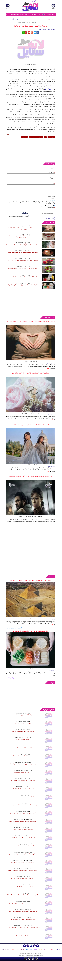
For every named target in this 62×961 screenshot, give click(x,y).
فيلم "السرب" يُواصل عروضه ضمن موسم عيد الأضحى (23, 796)
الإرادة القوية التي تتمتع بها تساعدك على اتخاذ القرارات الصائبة (22, 764)
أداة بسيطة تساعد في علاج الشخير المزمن (22, 935)
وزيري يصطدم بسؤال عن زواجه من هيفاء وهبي (23, 829)
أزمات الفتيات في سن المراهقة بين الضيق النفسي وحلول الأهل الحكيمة (29, 14)
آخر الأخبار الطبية (11, 678)
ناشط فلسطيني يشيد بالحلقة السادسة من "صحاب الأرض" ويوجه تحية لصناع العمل (30, 476)
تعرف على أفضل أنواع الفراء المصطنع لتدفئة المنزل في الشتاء (22, 821)
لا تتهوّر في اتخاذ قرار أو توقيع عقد (23, 739)
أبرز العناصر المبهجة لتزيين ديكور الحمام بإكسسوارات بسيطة (22, 886)
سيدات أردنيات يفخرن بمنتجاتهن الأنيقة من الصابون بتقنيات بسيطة (22, 870)
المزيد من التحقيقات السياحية (14, 628)
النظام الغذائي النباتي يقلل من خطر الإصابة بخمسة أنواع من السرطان (23, 284)
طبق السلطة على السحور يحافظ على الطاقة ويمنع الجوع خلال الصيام (23, 268)
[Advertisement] (30, 150)
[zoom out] (17, 19)
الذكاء (37, 79)
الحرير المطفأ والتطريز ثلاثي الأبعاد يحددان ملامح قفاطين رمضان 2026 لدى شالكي (30, 424)
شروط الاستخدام (51, 200)
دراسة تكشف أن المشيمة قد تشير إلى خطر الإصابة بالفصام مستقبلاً (23, 252)
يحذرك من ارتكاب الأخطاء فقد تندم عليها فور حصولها (22, 731)
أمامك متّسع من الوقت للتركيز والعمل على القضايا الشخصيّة (23, 813)
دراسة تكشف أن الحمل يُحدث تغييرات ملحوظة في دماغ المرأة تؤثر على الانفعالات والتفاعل (30, 321)
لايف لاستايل (47, 19)
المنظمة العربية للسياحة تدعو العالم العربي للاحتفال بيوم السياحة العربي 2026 (30, 580)
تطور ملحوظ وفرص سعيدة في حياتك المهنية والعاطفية (23, 837)
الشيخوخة (40, 137)
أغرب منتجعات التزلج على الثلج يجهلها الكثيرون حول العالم (22, 878)
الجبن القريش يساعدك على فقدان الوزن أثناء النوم (23, 845)
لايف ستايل (51, 137)
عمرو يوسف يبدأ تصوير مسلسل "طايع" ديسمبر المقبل (23, 862)
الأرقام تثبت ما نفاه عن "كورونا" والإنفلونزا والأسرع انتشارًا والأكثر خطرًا (22, 894)
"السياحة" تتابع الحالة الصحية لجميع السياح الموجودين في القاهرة (23, 903)
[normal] (15, 19)
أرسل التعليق (51, 218)
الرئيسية (53, 19)
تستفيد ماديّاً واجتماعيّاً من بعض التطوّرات (23, 747)
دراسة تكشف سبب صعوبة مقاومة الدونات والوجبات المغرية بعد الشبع (23, 260)
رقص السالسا (24, 137)
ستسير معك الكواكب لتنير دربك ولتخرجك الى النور (23, 788)
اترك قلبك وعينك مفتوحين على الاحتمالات (23, 772)
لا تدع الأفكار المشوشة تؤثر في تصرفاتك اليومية (22, 715)
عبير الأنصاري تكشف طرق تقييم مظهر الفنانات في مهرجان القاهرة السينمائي (23, 927)
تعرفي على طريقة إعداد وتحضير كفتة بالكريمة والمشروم (22, 919)
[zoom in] (13, 19)
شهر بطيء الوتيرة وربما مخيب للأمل (23, 723)
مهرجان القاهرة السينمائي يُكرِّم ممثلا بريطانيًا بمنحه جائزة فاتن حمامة (23, 804)
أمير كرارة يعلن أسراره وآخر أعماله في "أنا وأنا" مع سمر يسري (22, 854)
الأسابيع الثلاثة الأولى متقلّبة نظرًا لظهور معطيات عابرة (23, 780)
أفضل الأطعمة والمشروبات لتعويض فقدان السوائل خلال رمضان (23, 276)
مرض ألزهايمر (48, 89)
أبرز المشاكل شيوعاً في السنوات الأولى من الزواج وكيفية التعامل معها (30, 373)
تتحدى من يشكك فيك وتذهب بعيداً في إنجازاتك (23, 755)
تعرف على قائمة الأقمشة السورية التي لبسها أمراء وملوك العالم (23, 911)
